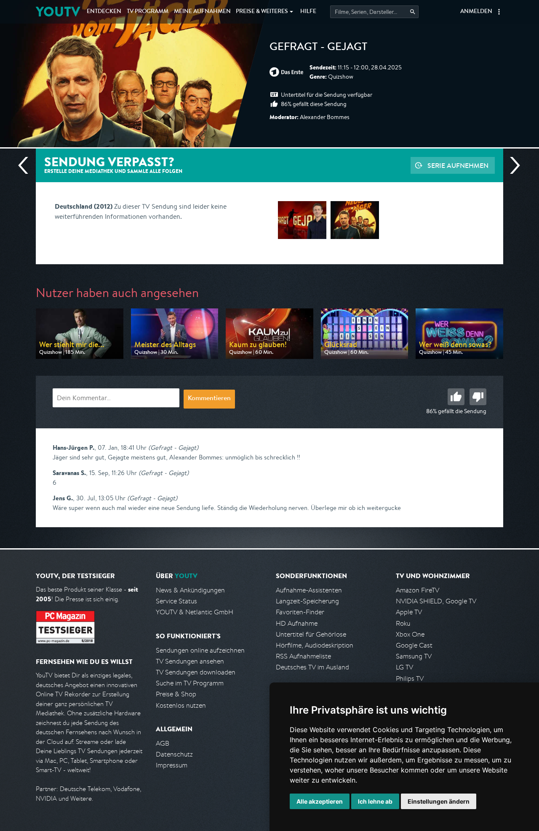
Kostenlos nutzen (181, 705)
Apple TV (409, 612)
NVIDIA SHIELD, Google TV (436, 601)
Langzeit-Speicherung (307, 601)
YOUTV (58, 11)
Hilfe (308, 12)
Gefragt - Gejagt (319, 47)
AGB (162, 743)
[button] (499, 12)
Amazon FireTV (417, 590)
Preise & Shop (176, 694)
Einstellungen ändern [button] (439, 801)
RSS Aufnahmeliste (303, 656)
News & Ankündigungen (190, 590)
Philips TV (410, 678)
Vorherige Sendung (26, 165)
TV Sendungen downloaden (195, 672)
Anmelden (476, 12)
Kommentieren (209, 399)
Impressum (171, 765)
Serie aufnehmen (457, 165)
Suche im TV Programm (190, 683)
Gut (456, 396)
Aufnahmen (202, 12)
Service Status (176, 601)
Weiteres (262, 12)
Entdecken (104, 12)
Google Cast (414, 645)
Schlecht (478, 396)
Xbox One (410, 634)
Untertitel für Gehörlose (311, 634)
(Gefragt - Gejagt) (173, 447)
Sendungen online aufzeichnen (200, 650)
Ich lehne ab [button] (375, 801)
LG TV (404, 667)
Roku (403, 623)
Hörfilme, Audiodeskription (314, 645)
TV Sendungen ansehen (190, 661)
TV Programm (147, 12)
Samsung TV (414, 656)
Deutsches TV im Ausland (312, 667)
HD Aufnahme (297, 623)
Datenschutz (174, 754)
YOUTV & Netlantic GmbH (194, 612)
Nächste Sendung (511, 165)
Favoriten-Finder (300, 612)
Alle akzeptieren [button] (319, 801)
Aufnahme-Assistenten (309, 590)
